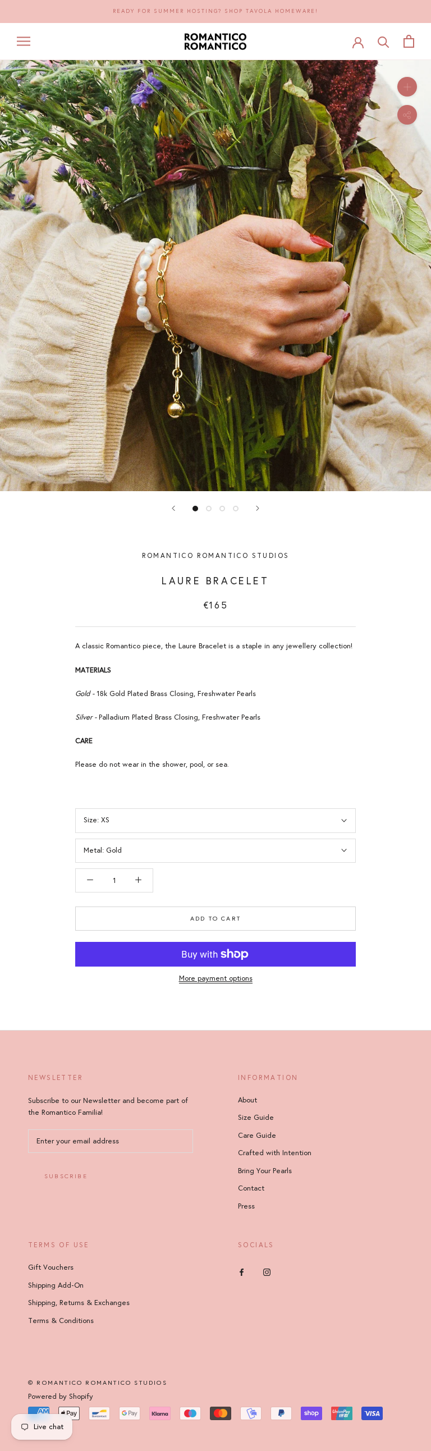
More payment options (216, 978)
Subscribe (66, 1176)
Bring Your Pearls (265, 1170)
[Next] (257, 508)
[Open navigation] (23, 41)
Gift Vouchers (51, 1267)
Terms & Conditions (61, 1320)
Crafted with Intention (274, 1152)
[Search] (383, 41)
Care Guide (257, 1135)
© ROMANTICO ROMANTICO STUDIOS (97, 1382)
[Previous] (173, 508)
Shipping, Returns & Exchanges (79, 1302)
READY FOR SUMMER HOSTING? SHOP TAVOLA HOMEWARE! (215, 11)
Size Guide (256, 1117)
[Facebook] (241, 1272)
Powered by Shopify (60, 1396)
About (247, 1100)
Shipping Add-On (56, 1285)
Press (246, 1206)
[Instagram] (266, 1272)
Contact (251, 1188)
